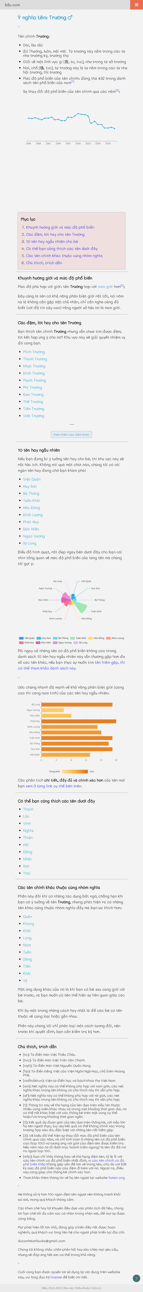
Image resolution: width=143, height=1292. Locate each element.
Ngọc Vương (34, 535)
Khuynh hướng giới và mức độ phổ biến (60, 227)
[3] (117, 90)
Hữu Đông (31, 507)
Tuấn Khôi (31, 500)
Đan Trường (33, 394)
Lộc (26, 816)
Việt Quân (32, 479)
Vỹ (25, 980)
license (56, 1277)
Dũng (27, 959)
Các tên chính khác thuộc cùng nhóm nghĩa (64, 255)
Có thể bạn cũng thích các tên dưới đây (62, 248)
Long (27, 937)
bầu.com (12, 4)
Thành (28, 809)
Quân (27, 916)
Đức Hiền (31, 528)
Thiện (28, 837)
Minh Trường (34, 351)
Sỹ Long (29, 543)
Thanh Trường (35, 358)
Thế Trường (33, 401)
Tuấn (27, 951)
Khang (28, 923)
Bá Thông (31, 493)
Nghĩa (28, 830)
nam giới (105, 286)
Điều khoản (83, 1288)
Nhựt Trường (34, 365)
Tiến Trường (33, 408)
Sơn (26, 865)
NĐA (44, 1288)
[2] (122, 285)
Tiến (27, 966)
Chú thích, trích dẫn (44, 262)
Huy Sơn (30, 486)
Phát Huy (31, 521)
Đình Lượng (33, 514)
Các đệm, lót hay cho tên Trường (55, 234)
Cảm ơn (96, 1288)
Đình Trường (34, 373)
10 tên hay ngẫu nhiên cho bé (52, 241)
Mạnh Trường (34, 380)
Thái (27, 873)
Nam (27, 944)
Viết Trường (33, 415)
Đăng (27, 851)
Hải (26, 844)
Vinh (27, 823)
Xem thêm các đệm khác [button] (71, 434)
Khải (27, 973)
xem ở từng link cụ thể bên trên (53, 785)
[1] (72, 81)
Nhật (27, 858)
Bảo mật (68, 1288)
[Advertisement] (71, 182)
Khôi (27, 930)
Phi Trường (32, 387)
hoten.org (117, 1177)
